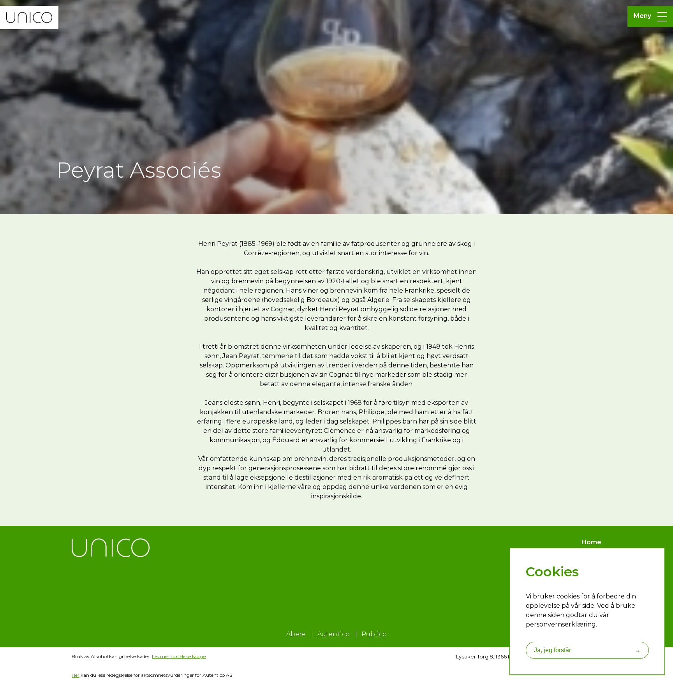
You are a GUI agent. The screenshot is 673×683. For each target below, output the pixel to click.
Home (591, 542)
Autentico (333, 634)
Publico (374, 634)
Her (75, 675)
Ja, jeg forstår (587, 650)
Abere (296, 634)
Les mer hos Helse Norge (179, 656)
